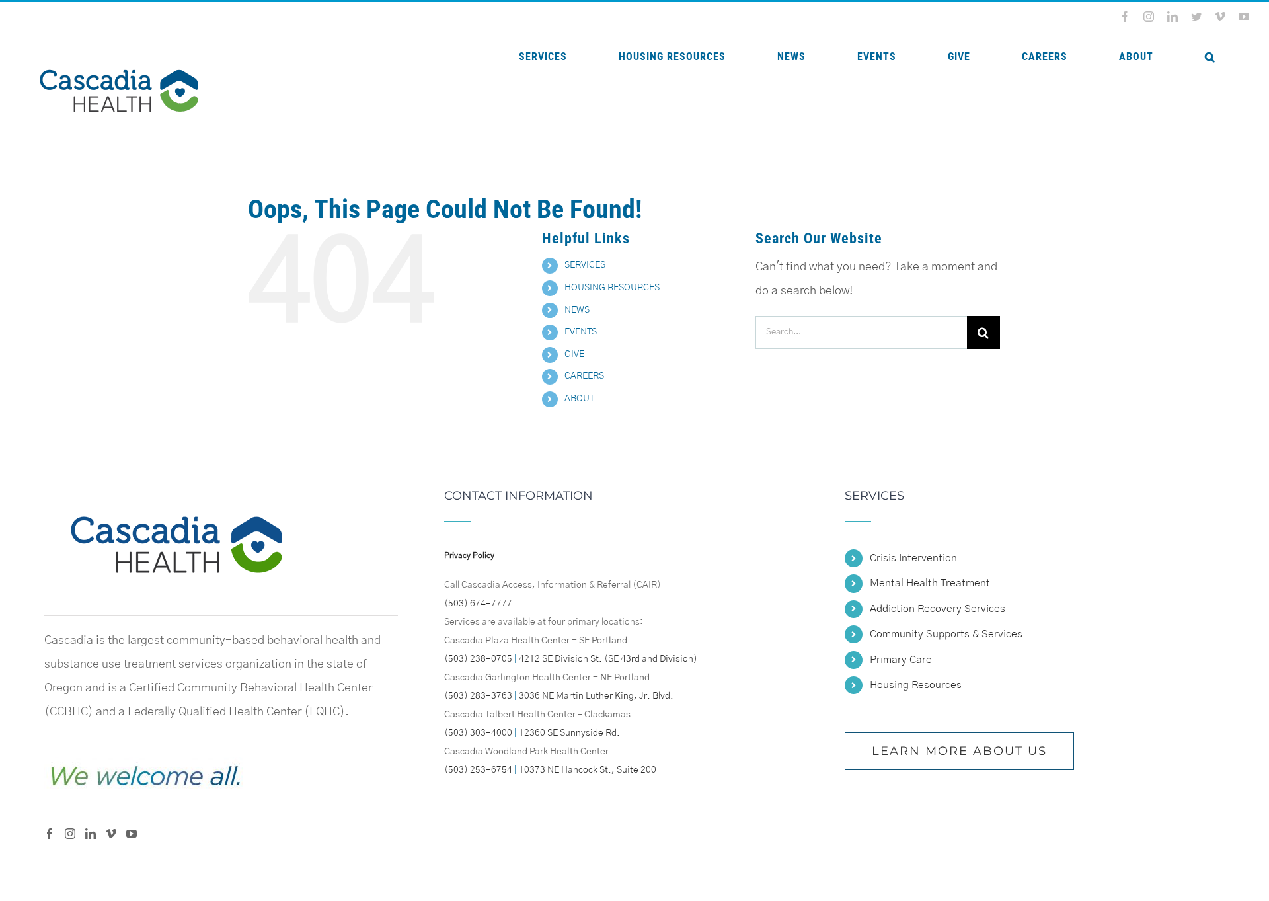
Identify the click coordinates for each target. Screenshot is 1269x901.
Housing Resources (916, 685)
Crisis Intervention (913, 558)
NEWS (577, 310)
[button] (1210, 57)
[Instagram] (70, 833)
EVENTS (580, 331)
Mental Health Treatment (930, 583)
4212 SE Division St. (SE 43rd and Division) (608, 659)
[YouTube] (131, 833)
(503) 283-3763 (478, 696)
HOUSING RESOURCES (612, 287)
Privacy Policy (469, 555)
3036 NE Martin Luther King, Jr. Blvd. (596, 696)
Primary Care (901, 659)
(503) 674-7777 (478, 603)
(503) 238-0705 (478, 659)
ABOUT (579, 398)
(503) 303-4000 (478, 733)
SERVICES (584, 265)
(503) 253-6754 (478, 770)
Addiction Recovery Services (937, 609)
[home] (176, 502)
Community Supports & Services (946, 634)
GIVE (574, 354)
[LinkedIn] (90, 833)
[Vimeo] (111, 833)
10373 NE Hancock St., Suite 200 (587, 770)
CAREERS (584, 376)
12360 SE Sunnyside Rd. (569, 733)
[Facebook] (49, 833)
